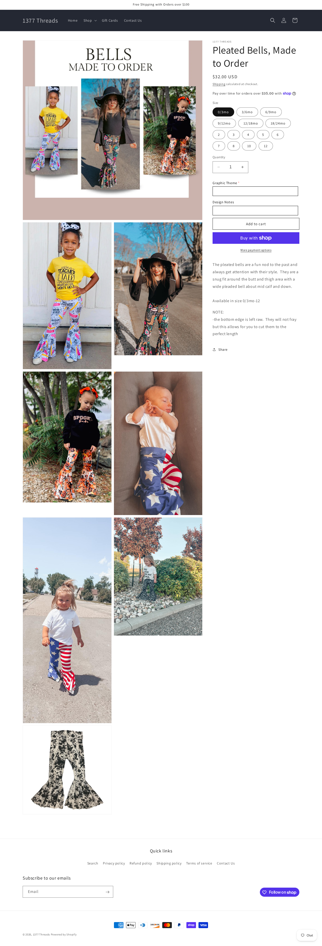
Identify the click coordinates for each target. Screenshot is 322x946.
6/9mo (270, 112)
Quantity (219, 157)
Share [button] (223, 349)
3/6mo (247, 112)
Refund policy (141, 863)
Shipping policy (168, 863)
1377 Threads (41, 934)
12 (266, 146)
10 (249, 146)
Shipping (219, 84)
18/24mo (278, 123)
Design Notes (223, 202)
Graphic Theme (225, 183)
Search (92, 863)
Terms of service (199, 863)
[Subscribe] (107, 892)
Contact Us (226, 863)
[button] (89, 20)
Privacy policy (114, 863)
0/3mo (223, 112)
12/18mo (251, 123)
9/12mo (224, 123)
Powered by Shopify (64, 934)
